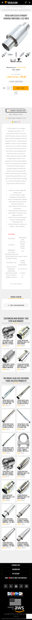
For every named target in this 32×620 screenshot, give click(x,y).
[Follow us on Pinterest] (21, 586)
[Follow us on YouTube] (16, 586)
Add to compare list (16, 93)
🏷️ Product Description (16, 111)
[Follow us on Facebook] (11, 586)
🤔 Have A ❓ (16, 122)
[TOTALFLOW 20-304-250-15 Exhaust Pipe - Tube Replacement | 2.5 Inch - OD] (8, 392)
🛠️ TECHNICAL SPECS (16, 114)
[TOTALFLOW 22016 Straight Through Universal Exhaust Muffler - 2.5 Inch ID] (8, 511)
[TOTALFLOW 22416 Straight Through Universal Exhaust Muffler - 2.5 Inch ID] (23, 535)
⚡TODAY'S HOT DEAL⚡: (13, 77)
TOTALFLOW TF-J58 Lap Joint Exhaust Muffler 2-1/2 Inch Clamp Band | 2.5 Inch (7, 344)
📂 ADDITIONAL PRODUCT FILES (16, 118)
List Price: (14, 74)
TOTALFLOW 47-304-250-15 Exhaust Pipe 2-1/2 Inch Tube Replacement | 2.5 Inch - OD (23, 427)
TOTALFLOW (21, 67)
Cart (26, 1)
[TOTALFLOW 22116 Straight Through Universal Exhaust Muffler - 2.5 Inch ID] (23, 511)
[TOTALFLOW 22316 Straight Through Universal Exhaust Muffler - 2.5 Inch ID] (4, 54)
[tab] (16, 110)
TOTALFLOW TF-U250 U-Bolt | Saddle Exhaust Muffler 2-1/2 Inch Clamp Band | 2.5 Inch (23, 451)
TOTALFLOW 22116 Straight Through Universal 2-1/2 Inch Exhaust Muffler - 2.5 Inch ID (23, 522)
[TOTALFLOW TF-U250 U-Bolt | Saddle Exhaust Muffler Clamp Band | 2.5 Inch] (23, 440)
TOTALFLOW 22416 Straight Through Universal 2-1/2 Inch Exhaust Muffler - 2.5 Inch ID (23, 546)
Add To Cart (21, 88)
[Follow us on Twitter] (6, 586)
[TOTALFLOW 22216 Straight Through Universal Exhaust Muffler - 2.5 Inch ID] (8, 535)
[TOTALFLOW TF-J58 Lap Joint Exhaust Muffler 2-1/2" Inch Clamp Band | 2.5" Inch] (8, 333)
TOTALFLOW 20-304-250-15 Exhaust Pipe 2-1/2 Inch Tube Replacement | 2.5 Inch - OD (8, 404)
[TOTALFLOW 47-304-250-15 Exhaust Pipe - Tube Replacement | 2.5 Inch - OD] (23, 416)
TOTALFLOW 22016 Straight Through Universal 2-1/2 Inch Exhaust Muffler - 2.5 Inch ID (8, 522)
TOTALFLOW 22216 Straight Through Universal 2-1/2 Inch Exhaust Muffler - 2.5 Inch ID (8, 546)
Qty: (4, 88)
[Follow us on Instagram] (26, 586)
